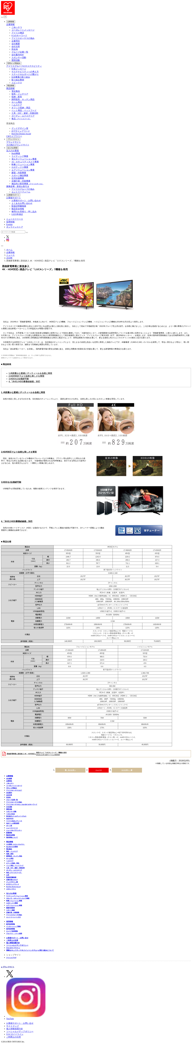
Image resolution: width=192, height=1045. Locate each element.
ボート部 (9, 825)
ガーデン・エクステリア (22, 116)
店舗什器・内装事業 (20, 181)
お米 (7, 875)
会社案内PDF (17, 55)
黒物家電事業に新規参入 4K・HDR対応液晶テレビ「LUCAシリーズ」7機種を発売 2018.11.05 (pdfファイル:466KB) (37, 754)
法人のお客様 (12, 148)
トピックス (16, 82)
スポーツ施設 (10, 910)
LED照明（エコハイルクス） (15, 844)
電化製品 (15, 91)
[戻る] (2, 17)
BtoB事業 (15, 153)
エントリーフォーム (20, 192)
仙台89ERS (9, 818)
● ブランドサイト (7, 967)
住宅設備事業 (17, 178)
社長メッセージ (18, 69)
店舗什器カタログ (12, 879)
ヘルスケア (16, 105)
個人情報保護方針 (13, 943)
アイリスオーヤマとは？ (14, 790)
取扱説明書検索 (18, 206)
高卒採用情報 (10, 929)
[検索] (27, 232)
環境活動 (15, 60)
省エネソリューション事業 (24, 159)
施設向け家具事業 (27, 184)
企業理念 (15, 41)
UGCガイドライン (13, 948)
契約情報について (12, 837)
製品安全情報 (17, 209)
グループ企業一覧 (19, 52)
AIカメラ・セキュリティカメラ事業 (17, 898)
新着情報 (9, 832)
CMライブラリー (14, 136)
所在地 (14, 49)
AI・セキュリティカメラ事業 (25, 162)
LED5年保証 (17, 214)
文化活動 (9, 807)
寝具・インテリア (19, 94)
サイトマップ (12, 1026)
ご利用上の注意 (12, 940)
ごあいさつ (16, 27)
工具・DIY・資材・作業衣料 (24, 113)
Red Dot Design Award (21, 134)
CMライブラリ (11, 889)
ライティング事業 (19, 156)
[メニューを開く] (2, 245)
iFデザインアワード (20, 131)
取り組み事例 (17, 80)
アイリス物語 (17, 33)
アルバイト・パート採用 (14, 933)
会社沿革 (15, 46)
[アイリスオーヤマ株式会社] (8, 14)
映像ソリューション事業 (22, 164)
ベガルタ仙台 (10, 814)
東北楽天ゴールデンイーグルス (16, 816)
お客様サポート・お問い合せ (17, 938)
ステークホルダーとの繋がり (25, 74)
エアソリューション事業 (22, 170)
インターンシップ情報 (13, 926)
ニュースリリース (14, 219)
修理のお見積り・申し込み (24, 211)
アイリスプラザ (11, 957)
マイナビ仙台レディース (14, 821)
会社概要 (15, 44)
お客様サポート (13, 195)
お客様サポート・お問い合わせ (26, 200)
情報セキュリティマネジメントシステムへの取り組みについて (30, 950)
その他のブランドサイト (17, 145)
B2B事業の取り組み (20, 77)
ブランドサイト (13, 139)
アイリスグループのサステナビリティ (24, 66)
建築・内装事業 (18, 173)
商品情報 (10, 86)
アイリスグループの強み (22, 189)
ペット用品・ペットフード (24, 110)
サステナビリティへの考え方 (25, 71)
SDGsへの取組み (13, 63)
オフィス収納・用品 (20, 108)
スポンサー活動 (18, 57)
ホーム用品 (16, 102)
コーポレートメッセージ (22, 30)
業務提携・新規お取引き (17, 186)
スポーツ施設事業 (19, 175)
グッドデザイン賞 (19, 128)
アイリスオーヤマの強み (22, 38)
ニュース (98, 770)
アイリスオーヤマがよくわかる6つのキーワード (21, 804)
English (9, 224)
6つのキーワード (19, 35)
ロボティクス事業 (19, 167)
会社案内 (9, 792)
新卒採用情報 (10, 924)
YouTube (10, 1019)
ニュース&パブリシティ (14, 830)
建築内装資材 (10, 907)
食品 (21, 119)
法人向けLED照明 (12, 846)
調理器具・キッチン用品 (22, 99)
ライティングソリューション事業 (17, 896)
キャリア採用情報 (12, 931)
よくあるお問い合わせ (21, 203)
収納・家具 (16, 97)
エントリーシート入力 (13, 917)
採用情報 (10, 222)
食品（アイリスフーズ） (14, 872)
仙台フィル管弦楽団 (12, 823)
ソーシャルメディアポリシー (17, 945)
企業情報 (10, 22)
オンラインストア (14, 227)
